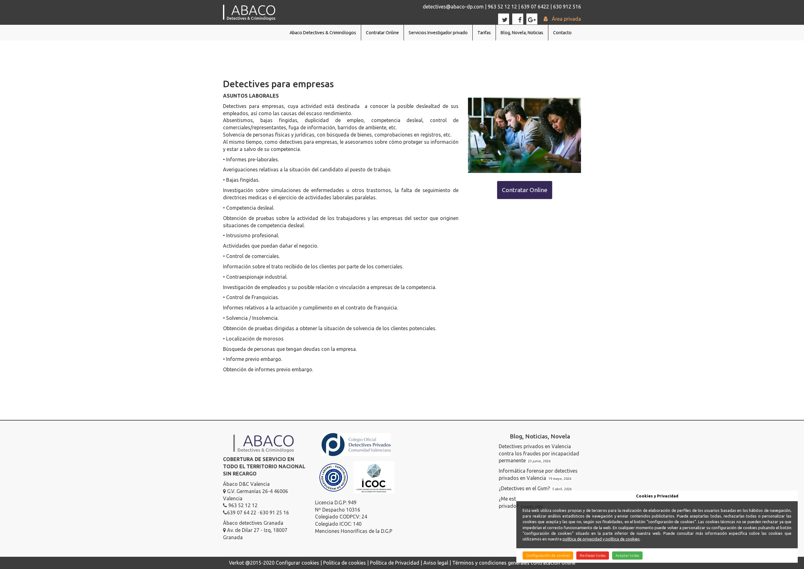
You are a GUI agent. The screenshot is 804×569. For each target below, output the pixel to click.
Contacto (562, 32)
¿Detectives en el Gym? (524, 488)
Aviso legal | (437, 563)
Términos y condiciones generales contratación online (513, 563)
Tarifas (484, 32)
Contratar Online (382, 32)
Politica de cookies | (346, 563)
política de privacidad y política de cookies (601, 539)
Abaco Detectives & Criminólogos (323, 32)
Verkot (236, 563)
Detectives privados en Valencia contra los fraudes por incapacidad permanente (539, 453)
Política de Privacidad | (396, 563)
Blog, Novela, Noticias (522, 32)
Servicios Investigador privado (438, 32)
